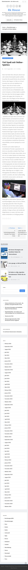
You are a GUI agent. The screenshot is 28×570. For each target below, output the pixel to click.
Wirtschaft (7, 553)
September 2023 (9, 404)
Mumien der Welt (9, 316)
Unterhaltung (8, 547)
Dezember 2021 (8, 465)
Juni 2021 (7, 483)
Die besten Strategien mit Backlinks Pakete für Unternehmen (16, 252)
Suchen (4, 287)
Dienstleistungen (7, 58)
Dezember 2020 (8, 500)
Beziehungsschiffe (9, 518)
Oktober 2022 (8, 436)
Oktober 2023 (8, 401)
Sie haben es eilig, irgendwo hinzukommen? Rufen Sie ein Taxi (17, 274)
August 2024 (8, 372)
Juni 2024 (7, 378)
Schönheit (7, 541)
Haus (6, 524)
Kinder (6, 527)
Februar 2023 (8, 425)
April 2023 (7, 419)
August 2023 (8, 407)
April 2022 (7, 454)
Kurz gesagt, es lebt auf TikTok (17, 263)
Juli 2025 (7, 352)
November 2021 (8, 468)
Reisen (6, 538)
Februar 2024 (8, 390)
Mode (6, 536)
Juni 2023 (7, 413)
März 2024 (7, 387)
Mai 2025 (7, 355)
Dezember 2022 (8, 431)
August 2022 (8, 442)
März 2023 (7, 422)
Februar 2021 (8, 495)
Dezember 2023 (8, 396)
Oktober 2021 (8, 471)
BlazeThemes (14, 568)
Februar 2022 (8, 460)
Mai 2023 (7, 416)
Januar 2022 (8, 463)
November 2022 (8, 433)
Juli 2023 (7, 410)
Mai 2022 (7, 451)
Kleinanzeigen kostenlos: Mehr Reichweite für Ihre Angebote (12, 319)
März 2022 (7, 457)
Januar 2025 (8, 361)
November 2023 (8, 399)
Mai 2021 (7, 486)
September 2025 (9, 346)
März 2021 (7, 492)
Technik (6, 544)
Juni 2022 (7, 448)
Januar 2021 (8, 497)
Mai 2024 (7, 381)
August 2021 (8, 477)
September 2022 (9, 439)
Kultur (6, 530)
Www (6, 559)
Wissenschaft (8, 556)
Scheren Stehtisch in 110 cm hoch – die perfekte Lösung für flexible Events (14, 303)
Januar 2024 (8, 393)
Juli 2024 (7, 375)
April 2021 (7, 489)
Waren (6, 550)
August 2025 (8, 349)
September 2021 (9, 474)
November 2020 (8, 503)
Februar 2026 (8, 343)
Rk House (14, 10)
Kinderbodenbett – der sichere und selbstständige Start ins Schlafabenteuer (11, 1)
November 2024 (8, 364)
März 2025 (7, 358)
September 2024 (9, 369)
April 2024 (7, 384)
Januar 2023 (8, 428)
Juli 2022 (7, 445)
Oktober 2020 (8, 506)
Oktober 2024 (8, 367)
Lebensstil (7, 533)
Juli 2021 (7, 480)
